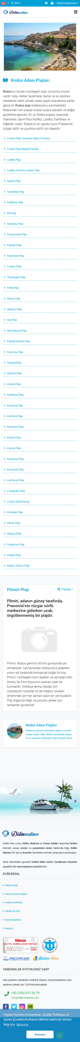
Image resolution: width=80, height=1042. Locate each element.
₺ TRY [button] (15, 3)
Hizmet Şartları (12, 919)
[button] (5, 3)
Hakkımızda (11, 885)
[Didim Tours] (46, 958)
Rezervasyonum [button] (66, 3)
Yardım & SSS (12, 911)
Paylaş (66, 589)
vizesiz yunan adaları (15, 893)
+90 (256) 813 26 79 (25, 993)
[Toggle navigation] (75, 12)
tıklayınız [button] (23, 1024)
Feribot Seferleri (13, 902)
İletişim (8, 928)
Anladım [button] (40, 1034)
